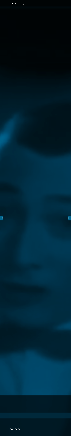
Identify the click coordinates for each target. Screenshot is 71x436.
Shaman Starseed (14, 432)
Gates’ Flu (11, 5)
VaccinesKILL (51, 5)
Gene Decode (55, 5)
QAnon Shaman (31, 5)
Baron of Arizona (25, 5)
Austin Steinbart (20, 5)
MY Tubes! (13, 4)
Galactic (35, 5)
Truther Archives (45, 5)
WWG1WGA (15, 5)
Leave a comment (32, 432)
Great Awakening (39, 5)
